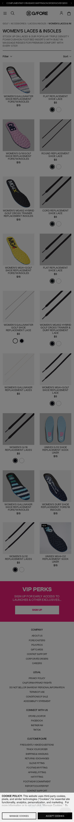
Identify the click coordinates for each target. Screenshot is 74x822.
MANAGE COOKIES (19, 815)
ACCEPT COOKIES (55, 815)
